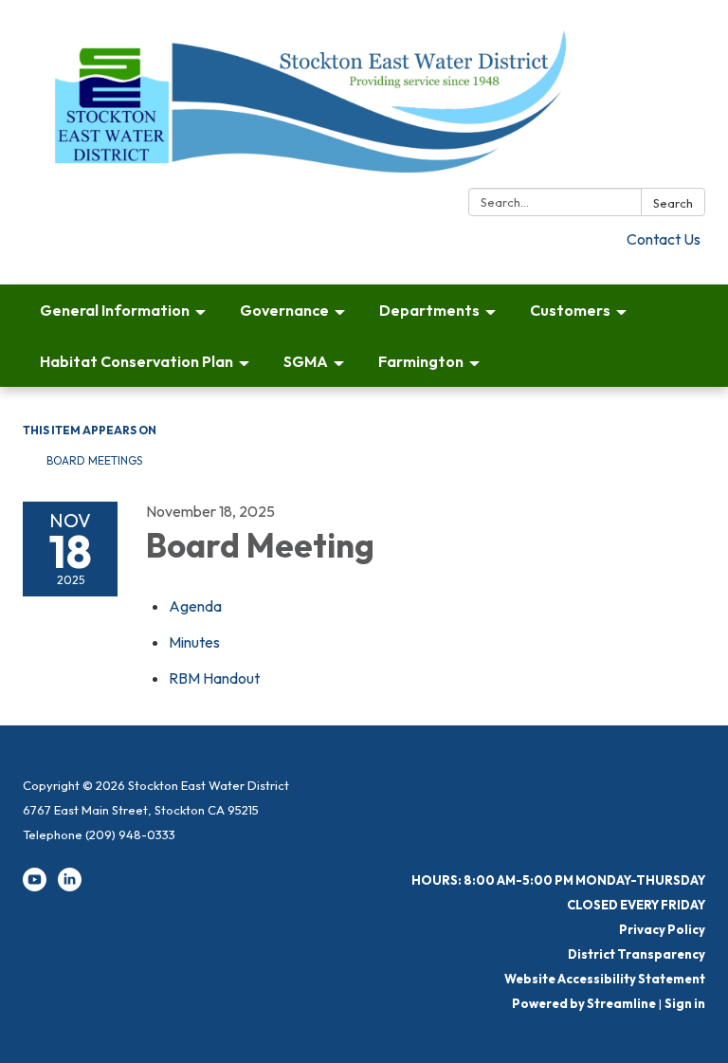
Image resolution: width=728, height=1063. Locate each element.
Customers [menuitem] (570, 310)
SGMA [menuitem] (305, 361)
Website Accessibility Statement (604, 978)
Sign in (684, 1003)
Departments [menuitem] (429, 310)
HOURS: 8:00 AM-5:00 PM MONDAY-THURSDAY (558, 880)
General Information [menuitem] (115, 310)
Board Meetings (94, 460)
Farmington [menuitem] (421, 361)
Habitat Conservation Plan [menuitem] (136, 361)
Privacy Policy (662, 929)
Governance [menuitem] (284, 310)
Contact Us (664, 238)
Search (673, 203)
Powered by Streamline (584, 1003)
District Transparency (636, 954)
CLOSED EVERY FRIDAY (636, 904)
